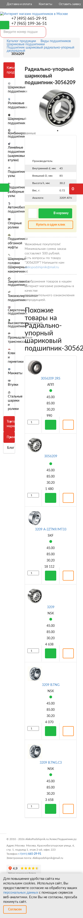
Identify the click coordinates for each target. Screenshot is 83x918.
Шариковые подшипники (17, 89)
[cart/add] (50, 425)
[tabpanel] (58, 108)
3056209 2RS (50, 378)
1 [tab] (57, 130)
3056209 (50, 456)
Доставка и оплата (19, 4)
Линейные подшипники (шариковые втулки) (17, 154)
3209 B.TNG (50, 685)
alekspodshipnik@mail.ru (42, 267)
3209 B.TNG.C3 (51, 762)
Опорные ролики (15, 225)
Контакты (45, 4)
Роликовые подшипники (17, 105)
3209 (50, 607)
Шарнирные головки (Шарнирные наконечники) (18, 265)
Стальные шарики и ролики (15, 403)
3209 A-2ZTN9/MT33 (50, 529)
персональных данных (20, 892)
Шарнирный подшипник (17, 121)
